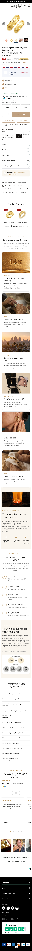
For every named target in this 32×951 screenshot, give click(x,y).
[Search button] (7, 6)
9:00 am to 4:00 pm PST (10, 919)
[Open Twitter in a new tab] (8, 908)
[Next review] (18, 793)
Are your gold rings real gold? (16, 694)
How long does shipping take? (16, 743)
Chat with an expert (19, 172)
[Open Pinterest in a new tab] (12, 908)
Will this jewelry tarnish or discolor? (16, 728)
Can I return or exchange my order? (16, 748)
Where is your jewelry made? (16, 738)
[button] (16, 45)
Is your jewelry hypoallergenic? (16, 723)
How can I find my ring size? (16, 699)
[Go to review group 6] (18, 831)
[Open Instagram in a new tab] (16, 908)
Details (4, 150)
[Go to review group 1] (10, 831)
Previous (3, 23)
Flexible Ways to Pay (8, 160)
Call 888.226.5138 (12, 174)
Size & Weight (6, 155)
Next (27, 23)
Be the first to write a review (16, 862)
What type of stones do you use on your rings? (16, 716)
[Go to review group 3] (13, 831)
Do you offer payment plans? (16, 753)
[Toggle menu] (3, 5)
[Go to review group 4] (15, 831)
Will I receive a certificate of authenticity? (16, 759)
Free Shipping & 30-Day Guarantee (13, 166)
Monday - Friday (7, 916)
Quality (4, 145)
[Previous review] (14, 793)
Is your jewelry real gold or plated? (16, 733)
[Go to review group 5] (16, 831)
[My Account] (25, 6)
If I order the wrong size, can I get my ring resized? (16, 705)
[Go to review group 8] (21, 831)
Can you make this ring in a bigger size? (16, 711)
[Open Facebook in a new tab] (3, 908)
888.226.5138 (6, 912)
